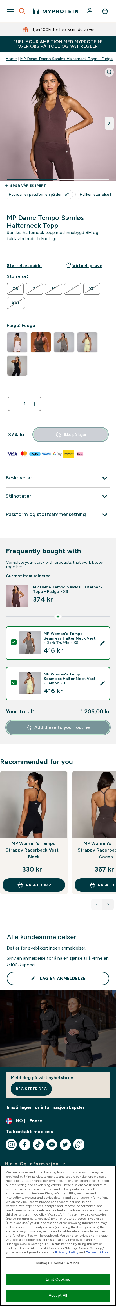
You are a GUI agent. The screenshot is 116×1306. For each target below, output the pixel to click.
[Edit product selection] (102, 643)
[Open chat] (78, 1144)
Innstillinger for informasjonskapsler (46, 1107)
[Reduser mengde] (14, 404)
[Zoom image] (109, 72)
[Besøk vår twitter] (65, 1144)
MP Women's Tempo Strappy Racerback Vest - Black (34, 850)
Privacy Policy (67, 1252)
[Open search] (22, 11)
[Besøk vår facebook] (24, 1144)
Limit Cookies (58, 1279)
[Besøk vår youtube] (51, 1144)
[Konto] (90, 11)
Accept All (58, 1295)
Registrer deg (31, 1089)
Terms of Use (97, 1252)
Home (11, 58)
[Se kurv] (105, 11)
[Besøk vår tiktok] (38, 1144)
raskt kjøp (38, 885)
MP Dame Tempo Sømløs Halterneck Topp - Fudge (66, 58)
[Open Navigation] (10, 11)
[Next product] (108, 904)
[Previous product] (96, 904)
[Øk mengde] (34, 404)
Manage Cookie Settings (58, 1263)
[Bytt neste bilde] (109, 123)
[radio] (15, 289)
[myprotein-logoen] (55, 11)
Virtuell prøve (87, 265)
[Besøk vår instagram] (11, 1144)
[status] (24, 404)
